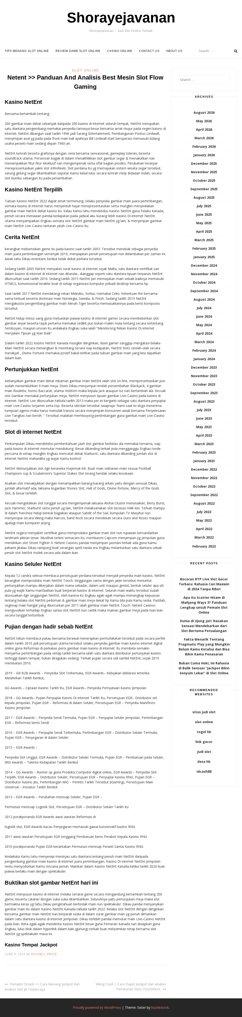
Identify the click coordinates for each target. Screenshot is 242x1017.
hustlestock (160, 1007)
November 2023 (204, 376)
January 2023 (204, 461)
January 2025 (204, 257)
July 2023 (204, 410)
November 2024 (204, 274)
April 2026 (204, 129)
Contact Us (149, 51)
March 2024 (204, 342)
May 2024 (204, 325)
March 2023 (204, 444)
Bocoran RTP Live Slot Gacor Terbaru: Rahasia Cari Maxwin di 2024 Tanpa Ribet (204, 584)
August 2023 (204, 401)
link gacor (203, 741)
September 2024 (204, 291)
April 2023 (204, 435)
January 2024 (204, 359)
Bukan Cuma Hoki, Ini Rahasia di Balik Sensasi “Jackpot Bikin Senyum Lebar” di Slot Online (203, 668)
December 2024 (204, 265)
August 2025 (204, 197)
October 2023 (204, 384)
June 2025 (204, 214)
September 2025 (204, 189)
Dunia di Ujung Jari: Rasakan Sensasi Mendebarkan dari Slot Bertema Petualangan (204, 626)
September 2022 (204, 495)
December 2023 (204, 367)
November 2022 (204, 478)
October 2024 (204, 282)
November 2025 (204, 172)
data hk (204, 761)
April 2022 (204, 529)
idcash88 (204, 771)
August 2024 (204, 299)
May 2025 (204, 223)
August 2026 (204, 112)
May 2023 (204, 427)
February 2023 (204, 452)
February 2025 (204, 248)
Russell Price (44, 954)
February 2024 (204, 350)
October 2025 (204, 180)
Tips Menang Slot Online (27, 51)
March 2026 (204, 138)
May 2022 (204, 520)
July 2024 (204, 308)
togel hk (204, 732)
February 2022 (204, 546)
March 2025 (204, 240)
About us (174, 51)
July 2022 (204, 512)
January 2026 (204, 155)
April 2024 (204, 333)
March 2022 (204, 537)
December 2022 (204, 469)
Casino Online (119, 51)
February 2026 (204, 146)
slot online (204, 722)
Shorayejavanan (121, 17)
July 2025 (204, 206)
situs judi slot (204, 712)
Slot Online (85, 70)
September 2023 (204, 393)
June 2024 (204, 316)
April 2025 (204, 231)
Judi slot (204, 751)
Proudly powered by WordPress (97, 1007)
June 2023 (204, 418)
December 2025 (204, 163)
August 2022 (204, 503)
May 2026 (204, 121)
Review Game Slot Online (78, 51)
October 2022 (204, 486)
